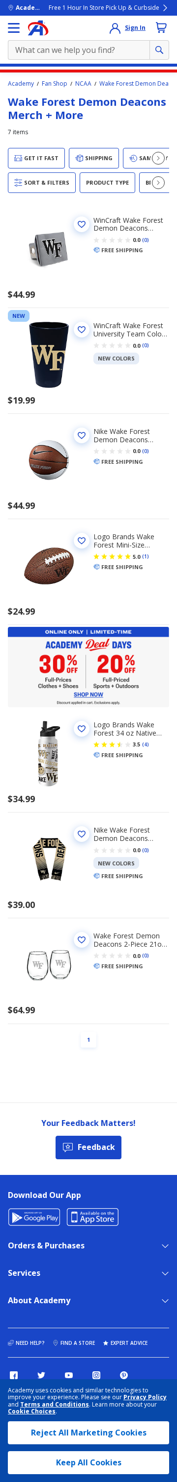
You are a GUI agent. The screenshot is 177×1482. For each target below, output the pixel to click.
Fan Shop (54, 83)
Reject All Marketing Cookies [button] (89, 1432)
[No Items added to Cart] (161, 27)
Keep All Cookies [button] (88, 1462)
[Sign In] (115, 28)
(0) (145, 240)
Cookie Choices (32, 1411)
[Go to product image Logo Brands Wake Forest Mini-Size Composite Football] (49, 565)
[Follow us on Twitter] (41, 1375)
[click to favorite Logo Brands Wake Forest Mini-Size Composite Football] (81, 541)
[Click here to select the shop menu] (14, 28)
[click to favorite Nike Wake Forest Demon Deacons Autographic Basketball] (81, 435)
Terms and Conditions (54, 1404)
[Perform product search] (159, 50)
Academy (21, 83)
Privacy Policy (145, 1397)
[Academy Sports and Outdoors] (38, 28)
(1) (145, 556)
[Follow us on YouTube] (69, 1375)
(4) (145, 744)
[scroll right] (158, 158)
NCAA (83, 83)
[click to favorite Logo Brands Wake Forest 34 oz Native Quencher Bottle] (81, 729)
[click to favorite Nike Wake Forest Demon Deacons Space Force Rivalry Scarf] (81, 834)
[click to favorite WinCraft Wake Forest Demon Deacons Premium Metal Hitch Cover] (81, 224)
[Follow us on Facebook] (14, 1375)
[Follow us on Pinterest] (124, 1375)
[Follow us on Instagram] (96, 1375)
